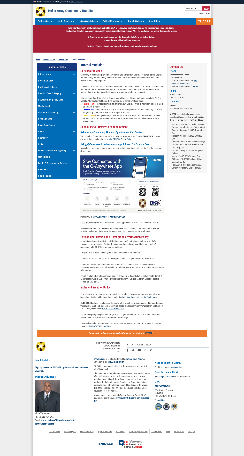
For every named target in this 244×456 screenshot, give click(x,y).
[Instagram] (151, 350)
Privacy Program (70, 431)
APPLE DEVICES (100, 217)
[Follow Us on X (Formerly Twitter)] (133, 350)
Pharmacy (43, 137)
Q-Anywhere (195, 86)
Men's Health (44, 156)
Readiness (43, 169)
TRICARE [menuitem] (204, 21)
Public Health (44, 176)
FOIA (168, 431)
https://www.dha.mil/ (162, 386)
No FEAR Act (179, 431)
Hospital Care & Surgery (49, 93)
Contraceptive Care (47, 87)
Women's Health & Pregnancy (52, 150)
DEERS (148, 333)
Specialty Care (45, 118)
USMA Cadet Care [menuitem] (87, 21)
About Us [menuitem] (153, 21)
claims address (176, 367)
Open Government (105, 431)
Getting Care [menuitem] (44, 21)
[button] (77, 2)
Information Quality (87, 431)
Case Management (46, 125)
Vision (41, 144)
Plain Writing (120, 431)
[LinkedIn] (145, 350)
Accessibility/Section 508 (138, 431)
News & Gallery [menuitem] (134, 21)
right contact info (167, 376)
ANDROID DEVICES (117, 217)
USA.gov (191, 431)
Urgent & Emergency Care (50, 99)
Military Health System (116, 362)
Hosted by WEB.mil (105, 444)
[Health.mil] (166, 406)
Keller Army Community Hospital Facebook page (140, 297)
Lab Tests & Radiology (49, 112)
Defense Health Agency (134, 359)
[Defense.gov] (158, 406)
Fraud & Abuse (156, 431)
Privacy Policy (54, 431)
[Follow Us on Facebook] (127, 350)
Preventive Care (45, 80)
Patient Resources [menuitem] (111, 21)
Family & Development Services (53, 163)
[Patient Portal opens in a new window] (209, 13)
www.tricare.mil (99, 359)
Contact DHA (160, 400)
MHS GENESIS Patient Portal (120, 139)
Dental (41, 131)
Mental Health (44, 106)
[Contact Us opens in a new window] (203, 13)
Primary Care (44, 74)
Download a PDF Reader (125, 398)
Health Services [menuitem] (64, 21)
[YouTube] (139, 350)
